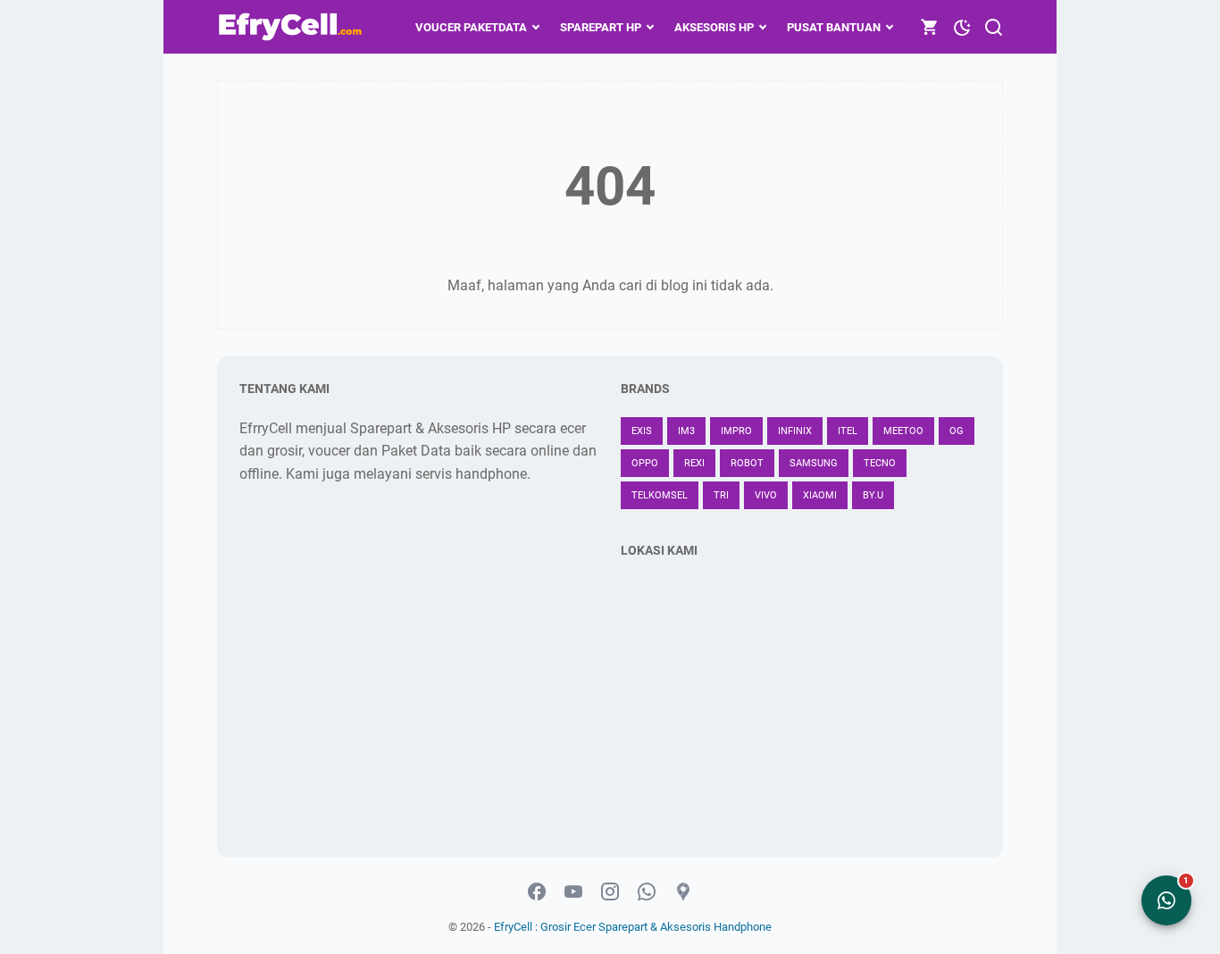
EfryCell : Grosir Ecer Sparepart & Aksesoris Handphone (633, 926)
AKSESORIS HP (714, 27)
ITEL (847, 431)
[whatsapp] (646, 892)
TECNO (880, 463)
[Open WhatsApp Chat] (1166, 900)
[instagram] (610, 892)
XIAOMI (820, 495)
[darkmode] (962, 26)
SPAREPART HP (600, 27)
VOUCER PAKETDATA (471, 27)
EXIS (641, 431)
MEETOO (903, 431)
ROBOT (747, 463)
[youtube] (573, 892)
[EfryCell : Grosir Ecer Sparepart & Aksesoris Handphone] (292, 27)
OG (956, 431)
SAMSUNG (814, 463)
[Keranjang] (930, 27)
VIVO (766, 495)
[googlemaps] (683, 892)
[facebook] (536, 892)
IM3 (686, 431)
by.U (873, 495)
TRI (721, 495)
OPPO (644, 463)
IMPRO (736, 431)
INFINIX (795, 431)
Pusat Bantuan (834, 27)
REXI (694, 463)
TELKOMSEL (659, 495)
